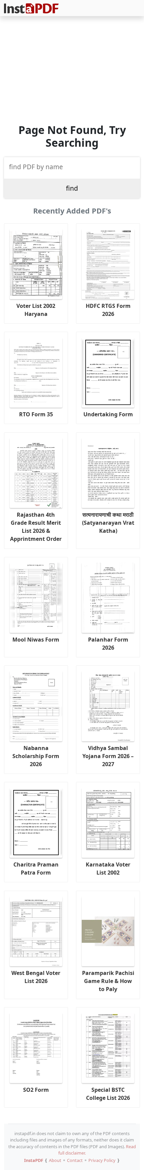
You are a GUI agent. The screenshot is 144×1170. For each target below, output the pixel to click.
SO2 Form (36, 1089)
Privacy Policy (102, 1160)
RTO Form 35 (36, 414)
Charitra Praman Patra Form (36, 868)
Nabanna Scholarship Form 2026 (35, 756)
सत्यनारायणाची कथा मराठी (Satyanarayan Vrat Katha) (108, 522)
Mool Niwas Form (35, 639)
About (55, 1160)
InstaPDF (33, 1160)
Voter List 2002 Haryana (35, 310)
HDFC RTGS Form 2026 (108, 310)
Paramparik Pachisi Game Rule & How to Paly (108, 981)
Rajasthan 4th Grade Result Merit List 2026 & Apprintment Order (36, 527)
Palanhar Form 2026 (108, 643)
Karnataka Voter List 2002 (108, 868)
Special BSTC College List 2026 (108, 1094)
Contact (75, 1160)
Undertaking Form (108, 414)
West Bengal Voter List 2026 (35, 977)
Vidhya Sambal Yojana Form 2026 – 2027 (108, 756)
